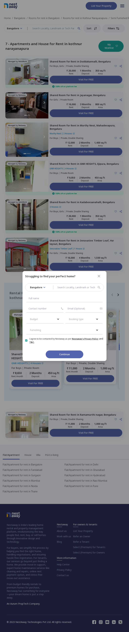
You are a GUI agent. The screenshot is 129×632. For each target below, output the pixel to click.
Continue (64, 354)
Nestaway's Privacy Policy (85, 338)
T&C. (31, 342)
